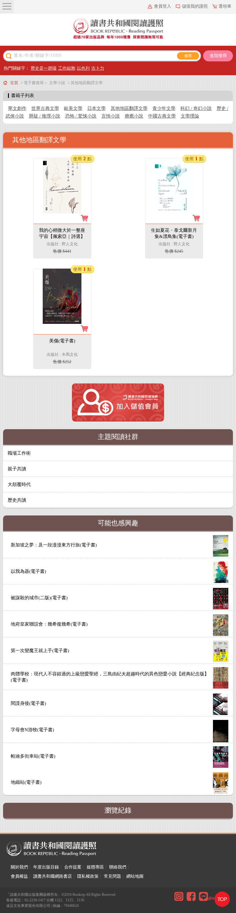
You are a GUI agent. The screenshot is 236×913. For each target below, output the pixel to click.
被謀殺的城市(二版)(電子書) (39, 597)
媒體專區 (95, 867)
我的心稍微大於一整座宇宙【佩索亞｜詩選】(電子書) (62, 236)
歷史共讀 (17, 500)
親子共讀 (17, 468)
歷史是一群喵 (44, 68)
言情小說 (110, 116)
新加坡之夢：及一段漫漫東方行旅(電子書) (54, 544)
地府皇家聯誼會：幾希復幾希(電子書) (49, 624)
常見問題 (112, 876)
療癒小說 (134, 116)
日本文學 (96, 108)
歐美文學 (73, 108)
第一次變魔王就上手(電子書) (40, 650)
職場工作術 (19, 453)
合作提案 (72, 867)
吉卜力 (97, 68)
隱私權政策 (88, 876)
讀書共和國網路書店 (52, 876)
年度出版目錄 (46, 867)
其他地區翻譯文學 (129, 108)
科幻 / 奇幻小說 (196, 108)
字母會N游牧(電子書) (32, 729)
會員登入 (162, 6)
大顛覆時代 (19, 484)
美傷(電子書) (62, 340)
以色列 (83, 68)
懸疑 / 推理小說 (44, 116)
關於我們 (19, 867)
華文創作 (17, 108)
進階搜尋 (218, 55)
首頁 (14, 82)
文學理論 (190, 116)
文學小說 (57, 82)
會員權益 (19, 876)
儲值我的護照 (195, 6)
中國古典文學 (162, 116)
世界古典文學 (45, 108)
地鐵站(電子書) (26, 782)
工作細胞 (66, 68)
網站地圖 (135, 876)
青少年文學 (163, 108)
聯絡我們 (117, 867)
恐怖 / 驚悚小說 (80, 116)
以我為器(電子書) (28, 571)
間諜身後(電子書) (28, 703)
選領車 (224, 6)
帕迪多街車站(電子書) (33, 756)
